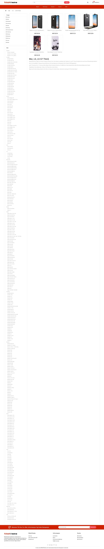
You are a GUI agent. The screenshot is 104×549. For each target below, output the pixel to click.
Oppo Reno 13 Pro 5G (11, 234)
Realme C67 (9, 356)
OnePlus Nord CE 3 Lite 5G (12, 306)
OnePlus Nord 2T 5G (11, 319)
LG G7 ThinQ (18, 10)
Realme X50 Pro (10, 410)
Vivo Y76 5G (9, 491)
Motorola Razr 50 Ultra (11, 161)
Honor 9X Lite (10, 138)
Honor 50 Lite (10, 112)
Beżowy (8, 38)
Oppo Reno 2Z (10, 285)
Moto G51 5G (10, 190)
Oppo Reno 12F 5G (11, 224)
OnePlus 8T (9, 330)
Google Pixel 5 (10, 88)
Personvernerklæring (57, 539)
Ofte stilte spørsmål (33, 537)
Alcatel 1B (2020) (10, 52)
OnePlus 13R (9, 294)
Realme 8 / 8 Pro (10, 387)
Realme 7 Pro (10, 390)
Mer (66, 6)
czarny (8, 17)
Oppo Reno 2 (10, 286)
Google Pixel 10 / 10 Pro (12, 71)
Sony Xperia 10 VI (10, 416)
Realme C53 (9, 350)
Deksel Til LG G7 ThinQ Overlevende (56, 30)
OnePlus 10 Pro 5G (11, 312)
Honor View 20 (10, 130)
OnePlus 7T (9, 337)
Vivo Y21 (9, 451)
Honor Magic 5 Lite (11, 117)
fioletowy (9, 31)
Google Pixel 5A (10, 86)
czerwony (9, 23)
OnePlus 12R (9, 304)
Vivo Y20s (9, 460)
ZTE (7, 514)
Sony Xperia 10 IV (10, 421)
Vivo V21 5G (9, 488)
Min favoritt (79, 539)
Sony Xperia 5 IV (10, 423)
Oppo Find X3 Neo (11, 275)
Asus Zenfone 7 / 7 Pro (12, 511)
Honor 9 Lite (9, 140)
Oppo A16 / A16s (10, 263)
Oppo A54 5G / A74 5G (11, 268)
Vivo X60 (9, 496)
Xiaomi (60, 6)
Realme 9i (9, 376)
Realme (7, 342)
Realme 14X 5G (10, 371)
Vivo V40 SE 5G (10, 472)
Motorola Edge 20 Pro (11, 179)
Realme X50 (9, 412)
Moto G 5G (9, 205)
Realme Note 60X (10, 361)
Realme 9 (9, 382)
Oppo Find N (9, 273)
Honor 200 (9, 104)
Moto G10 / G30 (10, 195)
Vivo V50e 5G (10, 465)
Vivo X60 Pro (9, 495)
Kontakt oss (31, 539)
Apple (37, 6)
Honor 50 (9, 110)
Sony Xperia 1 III (10, 431)
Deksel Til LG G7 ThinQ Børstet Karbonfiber (39, 30)
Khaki (8, 42)
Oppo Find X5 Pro (10, 255)
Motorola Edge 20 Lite (11, 177)
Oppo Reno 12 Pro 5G (11, 226)
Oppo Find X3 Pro (10, 216)
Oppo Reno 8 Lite (10, 250)
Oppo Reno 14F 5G (11, 231)
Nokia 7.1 (9, 210)
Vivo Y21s (9, 457)
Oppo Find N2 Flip (11, 215)
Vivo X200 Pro (10, 482)
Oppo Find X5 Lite (11, 257)
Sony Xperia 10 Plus (11, 439)
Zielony (8, 27)
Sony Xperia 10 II (10, 433)
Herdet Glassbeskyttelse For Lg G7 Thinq (74, 30)
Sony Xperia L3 (10, 446)
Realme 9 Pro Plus (11, 377)
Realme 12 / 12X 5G (11, 345)
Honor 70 (9, 120)
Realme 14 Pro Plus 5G (11, 369)
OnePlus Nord (10, 325)
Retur (54, 537)
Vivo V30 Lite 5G (10, 475)
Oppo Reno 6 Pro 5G (11, 260)
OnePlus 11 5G (10, 307)
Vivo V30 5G (9, 473)
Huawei (52, 6)
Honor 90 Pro (10, 107)
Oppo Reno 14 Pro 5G (11, 213)
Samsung (45, 6)
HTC (7, 145)
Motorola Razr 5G (10, 197)
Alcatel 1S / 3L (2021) (11, 55)
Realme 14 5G (10, 364)
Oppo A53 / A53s (10, 272)
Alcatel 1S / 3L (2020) (11, 53)
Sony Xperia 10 (10, 441)
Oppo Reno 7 (10, 254)
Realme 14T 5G (10, 366)
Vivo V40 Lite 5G (10, 470)
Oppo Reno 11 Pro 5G (11, 221)
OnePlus (8, 291)
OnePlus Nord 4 (10, 309)
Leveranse (55, 535)
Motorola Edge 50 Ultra (12, 167)
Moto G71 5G (10, 187)
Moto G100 (9, 185)
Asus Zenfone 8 (10, 509)
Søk (67, 2)
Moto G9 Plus (10, 200)
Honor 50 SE (9, 128)
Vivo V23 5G (9, 486)
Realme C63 (9, 355)
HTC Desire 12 (10, 148)
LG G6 (8, 158)
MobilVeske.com (44, 547)
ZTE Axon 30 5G (10, 517)
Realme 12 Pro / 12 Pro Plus (12, 346)
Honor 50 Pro (10, 114)
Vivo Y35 (9, 454)
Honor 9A (9, 141)
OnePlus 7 (9, 340)
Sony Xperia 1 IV (10, 425)
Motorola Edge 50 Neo (11, 166)
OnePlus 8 (9, 333)
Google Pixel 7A (10, 60)
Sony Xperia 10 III (10, 428)
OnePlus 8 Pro (10, 332)
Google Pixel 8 (10, 58)
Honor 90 (9, 109)
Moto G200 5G (10, 184)
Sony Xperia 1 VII (10, 415)
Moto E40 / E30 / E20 (11, 182)
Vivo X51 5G (9, 498)
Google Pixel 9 (10, 66)
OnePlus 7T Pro (10, 335)
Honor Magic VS (10, 97)
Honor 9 (9, 143)
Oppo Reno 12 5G (10, 223)
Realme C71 (9, 374)
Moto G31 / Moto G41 (11, 193)
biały (8, 19)
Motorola (8, 159)
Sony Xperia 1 (10, 444)
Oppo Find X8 (10, 241)
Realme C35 (9, 402)
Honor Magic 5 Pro (11, 115)
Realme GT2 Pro (10, 395)
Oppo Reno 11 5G (10, 218)
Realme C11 (9, 408)
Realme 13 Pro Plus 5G (11, 358)
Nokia (7, 206)
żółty (8, 25)
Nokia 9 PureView (10, 208)
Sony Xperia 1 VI (10, 418)
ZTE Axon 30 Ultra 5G (11, 516)
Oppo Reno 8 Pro (10, 249)
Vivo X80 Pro (9, 490)
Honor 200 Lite (10, 101)
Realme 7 (9, 392)
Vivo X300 (9, 459)
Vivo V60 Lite (10, 462)
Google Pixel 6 (10, 84)
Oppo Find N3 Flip (11, 228)
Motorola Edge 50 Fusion (12, 164)
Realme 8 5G (9, 384)
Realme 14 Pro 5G (10, 368)
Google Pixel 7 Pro (11, 76)
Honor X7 (9, 123)
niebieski (9, 21)
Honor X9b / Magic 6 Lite (12, 99)
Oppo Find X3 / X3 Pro (11, 276)
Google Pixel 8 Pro (11, 65)
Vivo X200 (9, 483)
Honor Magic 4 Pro (11, 127)
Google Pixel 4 (10, 94)
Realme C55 (9, 351)
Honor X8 (9, 122)
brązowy (8, 36)
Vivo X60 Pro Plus (10, 493)
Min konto (79, 535)
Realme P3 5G (10, 363)
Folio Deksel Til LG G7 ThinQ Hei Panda (56, 52)
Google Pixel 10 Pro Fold (12, 62)
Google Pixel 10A (10, 73)
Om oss (30, 535)
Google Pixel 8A (10, 63)
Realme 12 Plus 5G (11, 348)
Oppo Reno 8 (10, 252)
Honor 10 (9, 136)
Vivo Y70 (9, 501)
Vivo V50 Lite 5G (10, 467)
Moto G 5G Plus (10, 203)
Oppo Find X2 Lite (11, 283)
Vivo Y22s (9, 480)
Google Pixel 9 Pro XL (11, 68)
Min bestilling (80, 537)
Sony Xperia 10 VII (11, 420)
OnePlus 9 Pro (10, 327)
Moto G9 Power (10, 198)
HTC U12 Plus (10, 146)
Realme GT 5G (10, 400)
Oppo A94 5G (10, 267)
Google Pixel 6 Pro (11, 81)
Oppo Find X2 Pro (10, 280)
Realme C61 (9, 353)
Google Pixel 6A (10, 83)
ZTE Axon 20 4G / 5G (11, 519)
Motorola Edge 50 (11, 171)
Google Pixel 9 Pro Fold (12, 70)
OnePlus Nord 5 (10, 293)
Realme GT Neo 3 (10, 397)
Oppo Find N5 (10, 244)
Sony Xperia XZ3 (10, 447)
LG (12, 10)
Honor (7, 96)
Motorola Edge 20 (11, 180)
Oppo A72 (9, 288)
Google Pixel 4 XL (10, 89)
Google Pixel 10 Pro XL (11, 75)
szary (8, 40)
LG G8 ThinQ (9, 153)
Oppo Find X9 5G (10, 237)
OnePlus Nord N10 (11, 324)
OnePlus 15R (9, 298)
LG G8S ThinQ (10, 154)
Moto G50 (9, 192)
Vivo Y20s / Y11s (10, 504)
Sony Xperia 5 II (10, 434)
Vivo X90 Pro (9, 452)
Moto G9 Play (10, 202)
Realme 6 (9, 394)
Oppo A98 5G (10, 247)
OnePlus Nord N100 (11, 322)
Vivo (7, 449)
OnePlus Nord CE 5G (11, 317)
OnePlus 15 (9, 299)
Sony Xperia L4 (10, 438)
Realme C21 (9, 407)
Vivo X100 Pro (10, 477)
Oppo (7, 211)
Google (7, 57)
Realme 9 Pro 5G (10, 379)
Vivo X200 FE (10, 478)
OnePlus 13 (9, 296)
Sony (7, 413)
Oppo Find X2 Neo (11, 281)
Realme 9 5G (9, 381)
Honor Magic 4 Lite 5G (11, 125)
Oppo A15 (9, 265)
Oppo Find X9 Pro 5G (11, 239)
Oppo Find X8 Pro (10, 242)
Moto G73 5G (10, 172)
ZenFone (8, 506)
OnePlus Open (10, 301)
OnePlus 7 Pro (10, 338)
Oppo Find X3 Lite (11, 278)
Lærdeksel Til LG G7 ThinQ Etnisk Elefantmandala (41, 52)
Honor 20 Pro (10, 132)
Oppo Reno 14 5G (10, 229)
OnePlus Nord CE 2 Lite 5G (12, 314)
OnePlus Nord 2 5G (11, 320)
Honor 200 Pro (10, 102)
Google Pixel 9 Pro (11, 78)
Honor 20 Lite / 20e (11, 133)
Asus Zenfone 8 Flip (11, 508)
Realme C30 (9, 405)
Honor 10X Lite (10, 135)
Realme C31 (9, 403)
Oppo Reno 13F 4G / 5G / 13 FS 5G (14, 236)
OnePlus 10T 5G (10, 311)
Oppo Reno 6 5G (10, 262)
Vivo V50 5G (9, 464)
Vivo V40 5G (9, 485)
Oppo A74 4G (10, 270)
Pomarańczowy (10, 29)
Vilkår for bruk (56, 540)
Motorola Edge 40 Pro (11, 174)
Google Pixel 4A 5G (11, 91)
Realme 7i (9, 389)
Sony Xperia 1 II (10, 436)
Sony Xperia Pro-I (10, 426)
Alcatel (7, 50)
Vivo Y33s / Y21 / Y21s (11, 503)
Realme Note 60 (10, 343)
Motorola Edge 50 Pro (11, 169)
